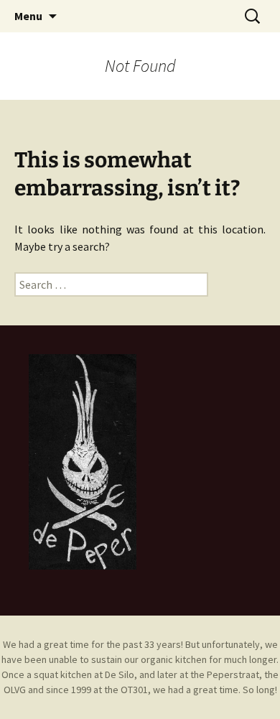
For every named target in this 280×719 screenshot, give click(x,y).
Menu (28, 16)
